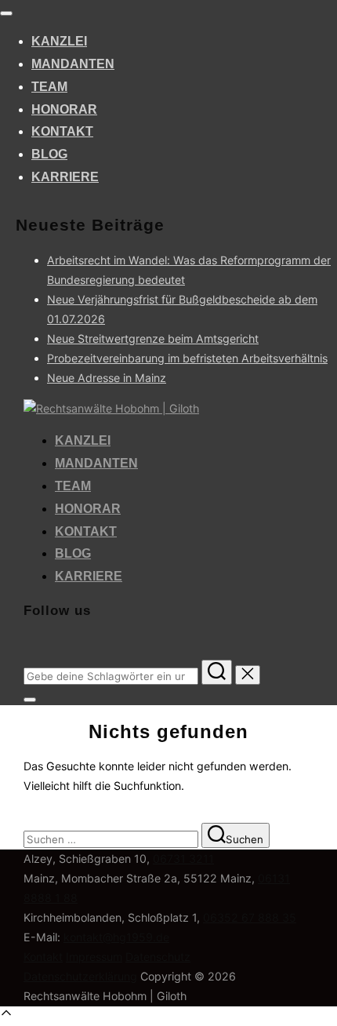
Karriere (65, 177)
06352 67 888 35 (249, 917)
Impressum (94, 956)
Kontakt (62, 131)
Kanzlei (59, 41)
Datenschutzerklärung (80, 976)
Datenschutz (157, 956)
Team (49, 86)
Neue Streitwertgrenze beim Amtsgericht (153, 338)
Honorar (64, 109)
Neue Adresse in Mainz (106, 377)
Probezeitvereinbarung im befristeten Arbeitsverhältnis (187, 358)
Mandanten (72, 64)
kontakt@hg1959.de (116, 937)
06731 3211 (183, 858)
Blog (49, 154)
